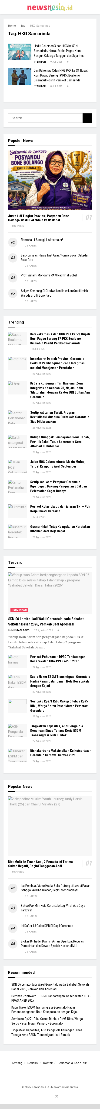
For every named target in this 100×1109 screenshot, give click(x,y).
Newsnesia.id (40, 1087)
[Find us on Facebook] (40, 1096)
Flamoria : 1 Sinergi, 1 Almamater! (42, 240)
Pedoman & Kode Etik (72, 1063)
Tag (23, 25)
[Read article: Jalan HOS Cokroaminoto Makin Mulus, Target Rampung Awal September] (17, 466)
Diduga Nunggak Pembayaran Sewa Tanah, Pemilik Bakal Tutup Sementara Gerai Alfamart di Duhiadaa (60, 441)
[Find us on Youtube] (51, 1096)
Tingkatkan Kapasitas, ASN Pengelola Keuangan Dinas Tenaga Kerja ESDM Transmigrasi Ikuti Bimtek (56, 730)
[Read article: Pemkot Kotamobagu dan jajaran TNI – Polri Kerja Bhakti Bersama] (17, 511)
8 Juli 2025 (56, 86)
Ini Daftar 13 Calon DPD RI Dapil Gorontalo (47, 926)
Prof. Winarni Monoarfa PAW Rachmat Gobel (49, 275)
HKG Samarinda (40, 25)
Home (12, 25)
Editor (41, 62)
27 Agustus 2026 (41, 403)
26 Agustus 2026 (41, 374)
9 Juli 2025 (56, 62)
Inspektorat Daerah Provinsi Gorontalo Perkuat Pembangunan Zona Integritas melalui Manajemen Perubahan (57, 363)
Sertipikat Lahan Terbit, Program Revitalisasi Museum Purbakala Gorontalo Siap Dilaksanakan (59, 417)
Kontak (48, 1063)
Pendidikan (19, 610)
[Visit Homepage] (50, 7)
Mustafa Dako (20, 630)
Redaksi (32, 1063)
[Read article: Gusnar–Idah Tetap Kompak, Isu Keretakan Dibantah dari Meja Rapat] (17, 531)
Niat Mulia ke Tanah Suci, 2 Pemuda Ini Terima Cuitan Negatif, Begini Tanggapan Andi (40, 864)
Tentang (17, 1063)
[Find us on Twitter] (57, 1096)
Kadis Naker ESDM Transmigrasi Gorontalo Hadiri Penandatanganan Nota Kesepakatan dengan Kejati (60, 681)
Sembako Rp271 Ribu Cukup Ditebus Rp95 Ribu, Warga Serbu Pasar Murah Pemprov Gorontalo (59, 705)
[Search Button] (95, 7)
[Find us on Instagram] (45, 1096)
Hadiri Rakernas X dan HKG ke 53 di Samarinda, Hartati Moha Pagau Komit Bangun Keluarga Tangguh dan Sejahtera (59, 51)
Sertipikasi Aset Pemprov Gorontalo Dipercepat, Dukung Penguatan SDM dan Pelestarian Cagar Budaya (58, 486)
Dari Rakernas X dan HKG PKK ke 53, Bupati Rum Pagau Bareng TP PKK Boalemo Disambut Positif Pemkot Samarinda (61, 75)
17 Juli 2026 (39, 517)
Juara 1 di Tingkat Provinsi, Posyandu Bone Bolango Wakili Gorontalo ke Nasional (38, 218)
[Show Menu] (5, 7)
